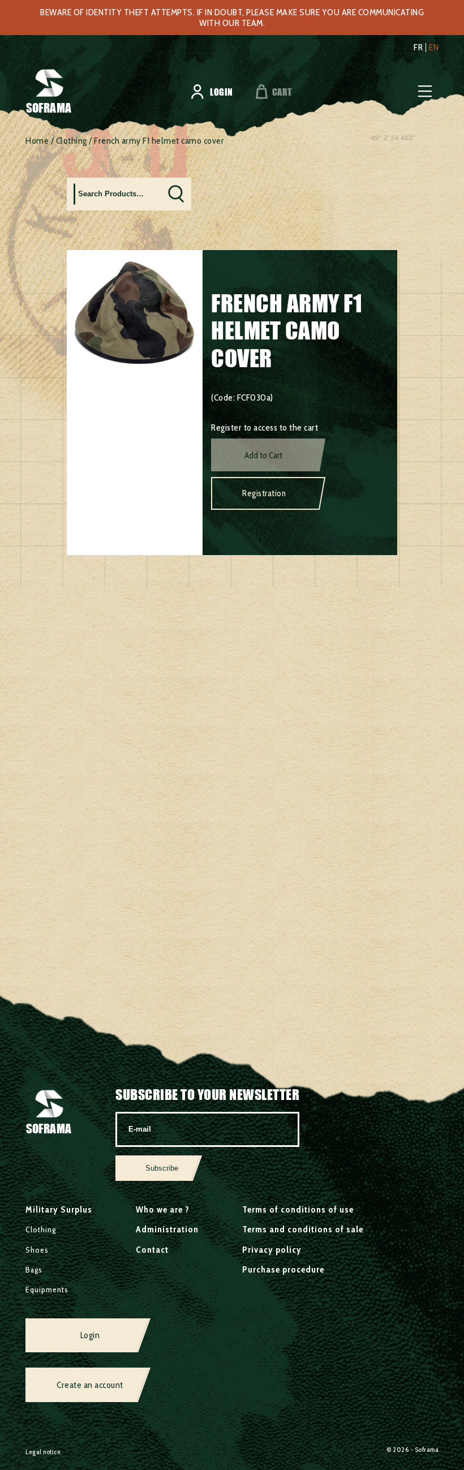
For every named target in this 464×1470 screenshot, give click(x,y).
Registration (264, 493)
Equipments (46, 1289)
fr (418, 47)
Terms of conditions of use (298, 1209)
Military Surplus (58, 1209)
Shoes (37, 1250)
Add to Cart (263, 455)
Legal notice (43, 1451)
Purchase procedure (283, 1269)
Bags (33, 1270)
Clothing (71, 140)
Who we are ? (163, 1209)
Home (37, 140)
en (434, 47)
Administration (167, 1229)
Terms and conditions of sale (302, 1229)
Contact (152, 1249)
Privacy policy (272, 1249)
